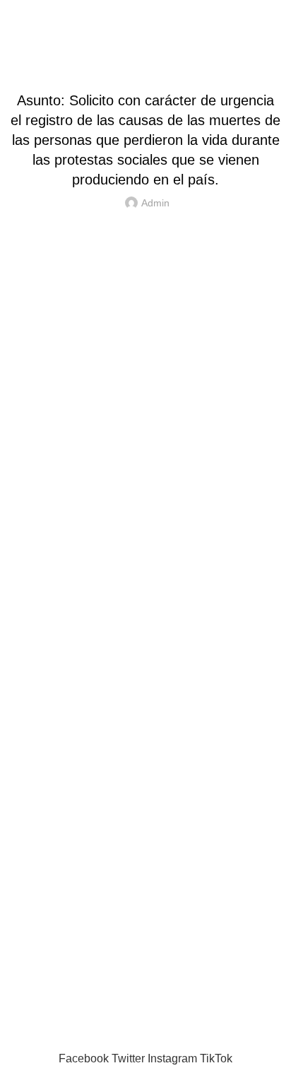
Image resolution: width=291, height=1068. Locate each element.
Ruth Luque (79, 1041)
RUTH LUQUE (145, 14)
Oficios (145, 65)
